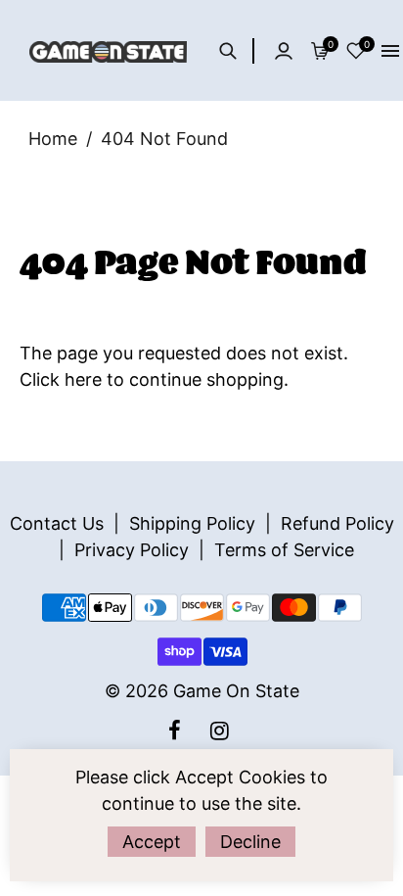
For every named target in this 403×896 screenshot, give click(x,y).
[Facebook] (177, 730)
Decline (250, 841)
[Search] (233, 51)
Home (52, 138)
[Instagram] (222, 730)
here (83, 379)
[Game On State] (108, 50)
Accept (151, 841)
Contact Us (57, 523)
